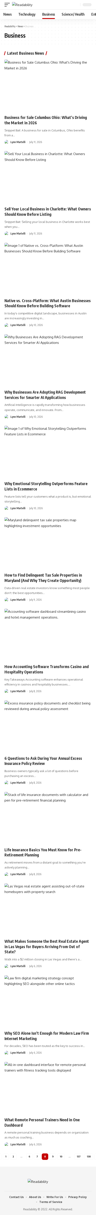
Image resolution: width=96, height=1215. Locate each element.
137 (79, 1156)
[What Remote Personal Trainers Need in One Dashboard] (48, 1088)
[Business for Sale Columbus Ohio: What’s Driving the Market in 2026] (48, 86)
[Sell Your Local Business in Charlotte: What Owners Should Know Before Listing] (48, 177)
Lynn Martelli (17, 142)
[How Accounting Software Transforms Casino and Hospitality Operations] (48, 635)
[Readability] (22, 5)
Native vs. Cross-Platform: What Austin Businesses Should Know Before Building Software (47, 303)
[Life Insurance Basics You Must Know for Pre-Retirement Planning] (48, 818)
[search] (76, 4)
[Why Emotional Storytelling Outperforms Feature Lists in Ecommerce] (48, 452)
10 (61, 1156)
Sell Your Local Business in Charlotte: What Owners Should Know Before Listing (47, 211)
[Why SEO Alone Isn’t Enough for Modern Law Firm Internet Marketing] (48, 1001)
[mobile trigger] (8, 5)
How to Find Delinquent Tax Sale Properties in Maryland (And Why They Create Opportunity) (43, 578)
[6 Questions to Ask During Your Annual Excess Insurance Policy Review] (48, 726)
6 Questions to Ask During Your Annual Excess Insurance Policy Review (43, 761)
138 (89, 1156)
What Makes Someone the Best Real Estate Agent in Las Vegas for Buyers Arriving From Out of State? (46, 946)
